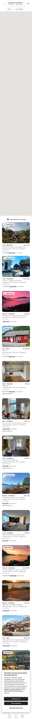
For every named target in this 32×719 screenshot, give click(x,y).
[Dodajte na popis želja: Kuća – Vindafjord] (27, 258)
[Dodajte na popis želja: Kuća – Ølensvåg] (27, 224)
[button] (12, 253)
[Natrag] (3, 3)
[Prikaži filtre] (28, 3)
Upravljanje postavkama (16, 708)
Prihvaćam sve (16, 699)
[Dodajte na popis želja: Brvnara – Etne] (27, 652)
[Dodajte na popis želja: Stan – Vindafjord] (27, 363)
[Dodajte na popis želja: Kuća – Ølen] (27, 328)
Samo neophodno (16, 703)
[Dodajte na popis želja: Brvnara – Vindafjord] (27, 293)
